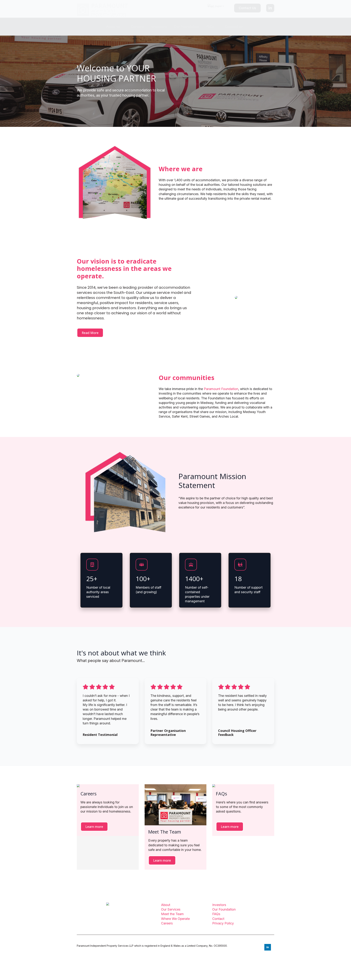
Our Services (170, 909)
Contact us (234, 26)
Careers (137, 26)
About (165, 905)
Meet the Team (172, 914)
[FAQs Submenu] (217, 26)
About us (113, 26)
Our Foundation (186, 26)
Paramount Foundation (220, 389)
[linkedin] (270, 8)
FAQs (210, 26)
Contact (218, 919)
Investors (159, 26)
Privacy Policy (223, 923)
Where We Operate (175, 919)
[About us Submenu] (123, 26)
